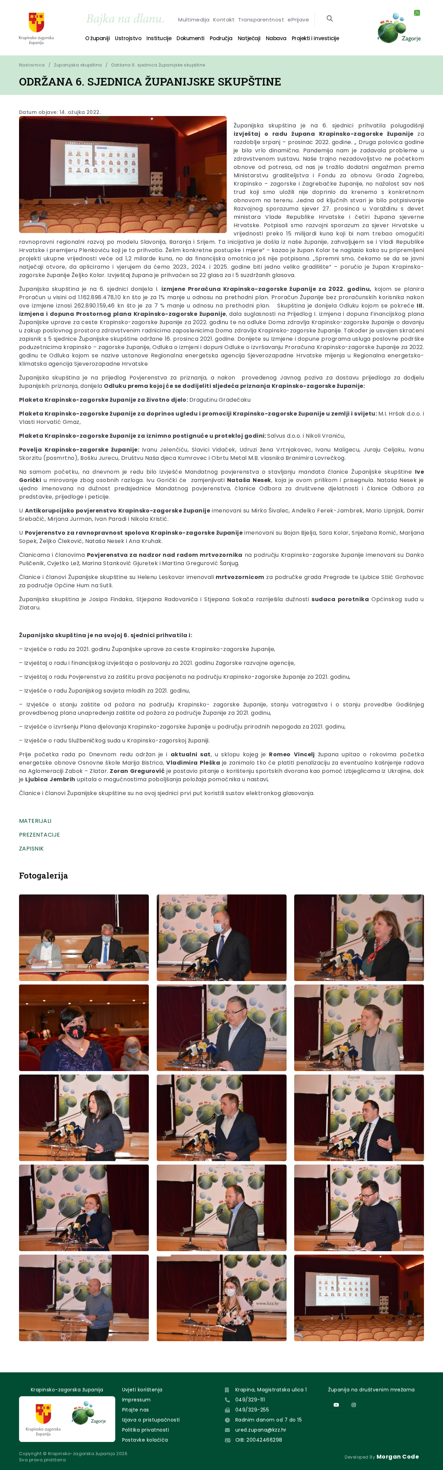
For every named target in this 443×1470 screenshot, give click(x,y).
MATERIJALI (35, 821)
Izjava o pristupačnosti (151, 1419)
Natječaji (249, 38)
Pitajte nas (135, 1409)
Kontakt (224, 19)
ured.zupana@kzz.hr (261, 1429)
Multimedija (193, 19)
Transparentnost (261, 19)
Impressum (136, 1399)
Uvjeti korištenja (142, 1389)
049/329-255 (252, 1409)
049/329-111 (250, 1399)
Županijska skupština (78, 65)
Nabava (276, 38)
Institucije (158, 38)
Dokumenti (191, 38)
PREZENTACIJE (39, 835)
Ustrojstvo (128, 38)
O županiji (97, 38)
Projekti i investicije (315, 38)
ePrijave (298, 19)
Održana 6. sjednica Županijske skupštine (158, 65)
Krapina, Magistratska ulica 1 (271, 1389)
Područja (221, 38)
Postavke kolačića (145, 1439)
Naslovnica (32, 65)
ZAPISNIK (31, 849)
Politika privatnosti (145, 1429)
